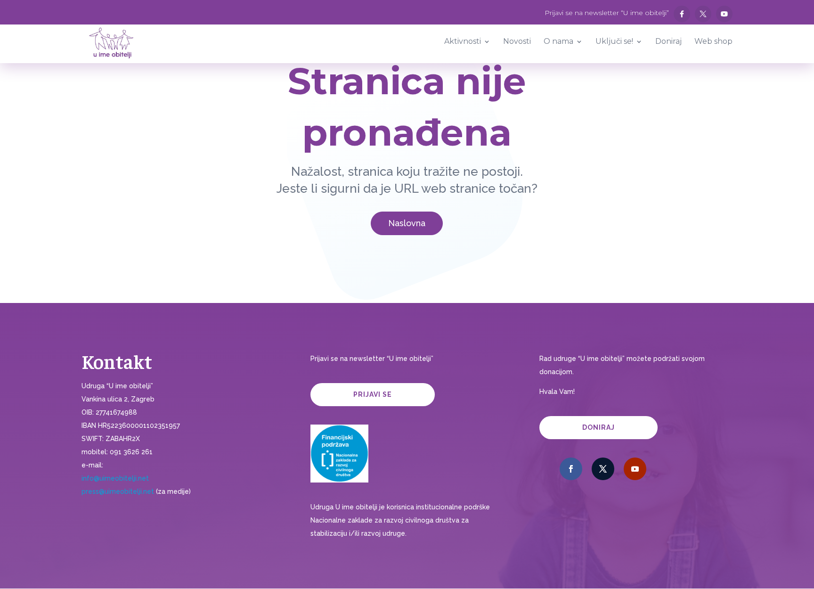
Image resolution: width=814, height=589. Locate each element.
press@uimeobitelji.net (117, 491)
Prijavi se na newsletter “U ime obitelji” (607, 13)
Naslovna (406, 223)
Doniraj (598, 427)
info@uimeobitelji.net (115, 478)
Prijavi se (372, 394)
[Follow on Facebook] (571, 469)
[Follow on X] (603, 469)
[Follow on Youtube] (635, 469)
